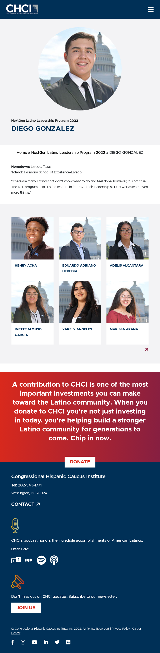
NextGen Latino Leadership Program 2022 (68, 153)
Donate (80, 462)
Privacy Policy (121, 628)
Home (22, 153)
